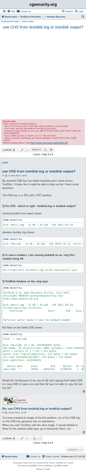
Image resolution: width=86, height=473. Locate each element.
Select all (16, 220)
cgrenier (22, 400)
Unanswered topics (10, 21)
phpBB (32, 465)
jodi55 (5, 163)
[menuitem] (11, 11)
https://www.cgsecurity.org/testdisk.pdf (49, 143)
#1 (3, 175)
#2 (3, 412)
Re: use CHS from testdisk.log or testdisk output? (37, 408)
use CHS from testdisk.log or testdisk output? (43, 27)
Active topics (28, 21)
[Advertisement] (43, 74)
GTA (46, 463)
